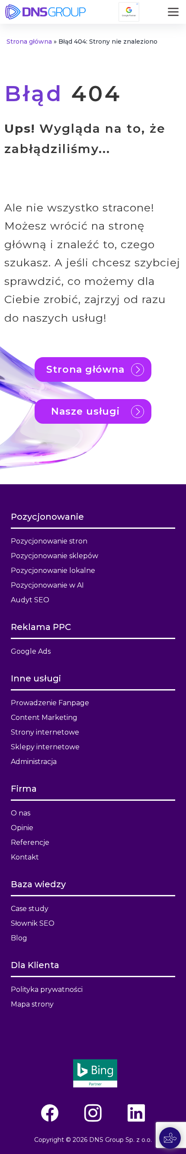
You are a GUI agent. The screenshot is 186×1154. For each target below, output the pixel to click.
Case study (29, 909)
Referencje (30, 842)
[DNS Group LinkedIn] (136, 1113)
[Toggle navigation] (173, 12)
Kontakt (25, 857)
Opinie (22, 828)
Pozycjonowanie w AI (47, 585)
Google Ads (31, 651)
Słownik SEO (33, 923)
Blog (19, 938)
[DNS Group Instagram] (93, 1113)
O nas (20, 813)
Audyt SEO (30, 600)
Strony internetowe (45, 732)
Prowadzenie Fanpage (50, 703)
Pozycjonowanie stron (49, 541)
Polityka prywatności (47, 989)
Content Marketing (44, 717)
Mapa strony (32, 1004)
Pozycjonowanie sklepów (54, 556)
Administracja (34, 762)
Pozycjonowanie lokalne (53, 570)
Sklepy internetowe (45, 747)
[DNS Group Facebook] (49, 1113)
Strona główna (29, 41)
